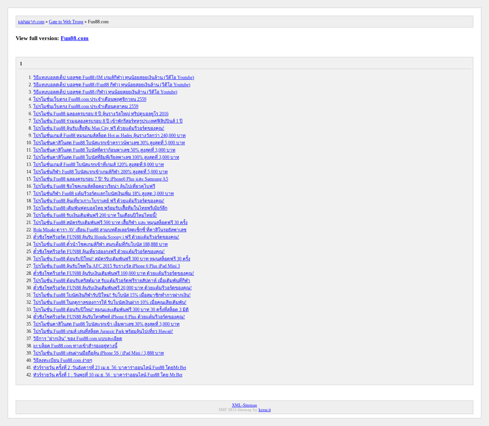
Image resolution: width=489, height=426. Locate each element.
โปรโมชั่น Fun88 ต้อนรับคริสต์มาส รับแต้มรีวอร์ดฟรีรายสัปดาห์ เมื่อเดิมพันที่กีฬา (111, 280)
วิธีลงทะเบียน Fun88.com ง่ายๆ (62, 360)
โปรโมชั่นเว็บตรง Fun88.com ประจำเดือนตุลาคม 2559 (85, 106)
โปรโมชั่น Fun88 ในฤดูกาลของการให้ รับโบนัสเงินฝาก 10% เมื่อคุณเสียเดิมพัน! (109, 302)
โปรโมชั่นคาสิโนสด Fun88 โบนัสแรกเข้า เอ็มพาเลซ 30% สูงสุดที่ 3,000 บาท (106, 324)
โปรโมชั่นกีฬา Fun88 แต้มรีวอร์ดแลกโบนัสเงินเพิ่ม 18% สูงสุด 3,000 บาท (103, 193)
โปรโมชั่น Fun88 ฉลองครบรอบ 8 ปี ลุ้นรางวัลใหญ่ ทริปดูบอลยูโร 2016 (100, 113)
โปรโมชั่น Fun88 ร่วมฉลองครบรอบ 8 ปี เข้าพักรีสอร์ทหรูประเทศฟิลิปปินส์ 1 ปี (108, 121)
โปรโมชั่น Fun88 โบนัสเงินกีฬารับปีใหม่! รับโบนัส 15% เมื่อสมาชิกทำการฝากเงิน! (112, 295)
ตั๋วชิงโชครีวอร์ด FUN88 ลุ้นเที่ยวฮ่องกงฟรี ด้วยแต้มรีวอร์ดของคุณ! (99, 251)
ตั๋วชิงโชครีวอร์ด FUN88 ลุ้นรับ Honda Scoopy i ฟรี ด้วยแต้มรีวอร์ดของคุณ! (106, 237)
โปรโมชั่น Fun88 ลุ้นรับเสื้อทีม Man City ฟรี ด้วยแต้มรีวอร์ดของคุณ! (98, 128)
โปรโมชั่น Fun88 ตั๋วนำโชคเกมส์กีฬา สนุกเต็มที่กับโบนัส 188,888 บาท (100, 244)
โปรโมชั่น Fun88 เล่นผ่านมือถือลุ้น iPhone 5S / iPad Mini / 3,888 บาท (98, 353)
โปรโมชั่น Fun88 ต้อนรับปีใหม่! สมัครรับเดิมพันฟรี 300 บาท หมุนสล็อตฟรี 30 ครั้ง (111, 258)
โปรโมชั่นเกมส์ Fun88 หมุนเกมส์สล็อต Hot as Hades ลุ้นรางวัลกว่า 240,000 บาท (109, 135)
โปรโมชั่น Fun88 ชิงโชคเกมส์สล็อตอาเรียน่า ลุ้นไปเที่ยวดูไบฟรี (94, 186)
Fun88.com (75, 38)
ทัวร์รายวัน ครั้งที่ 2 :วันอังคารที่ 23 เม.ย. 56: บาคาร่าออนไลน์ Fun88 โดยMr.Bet (109, 367)
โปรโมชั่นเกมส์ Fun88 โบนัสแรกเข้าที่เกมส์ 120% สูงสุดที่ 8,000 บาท (98, 164)
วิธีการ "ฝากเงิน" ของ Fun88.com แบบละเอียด (77, 338)
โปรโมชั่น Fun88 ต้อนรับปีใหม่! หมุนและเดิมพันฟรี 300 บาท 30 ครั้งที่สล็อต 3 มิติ (111, 309)
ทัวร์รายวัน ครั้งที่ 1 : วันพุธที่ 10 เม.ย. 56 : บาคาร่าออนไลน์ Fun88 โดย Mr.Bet (107, 375)
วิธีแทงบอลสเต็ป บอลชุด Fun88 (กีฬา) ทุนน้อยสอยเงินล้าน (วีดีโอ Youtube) (105, 92)
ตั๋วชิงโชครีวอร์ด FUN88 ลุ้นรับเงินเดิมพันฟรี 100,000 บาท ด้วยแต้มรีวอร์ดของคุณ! (113, 273)
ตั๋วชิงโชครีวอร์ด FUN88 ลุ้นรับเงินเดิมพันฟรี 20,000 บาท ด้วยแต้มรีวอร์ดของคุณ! (112, 287)
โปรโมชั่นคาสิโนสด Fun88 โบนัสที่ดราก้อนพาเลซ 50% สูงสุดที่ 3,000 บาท (104, 150)
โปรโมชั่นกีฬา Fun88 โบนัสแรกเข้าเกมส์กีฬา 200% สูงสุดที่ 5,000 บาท (100, 171)
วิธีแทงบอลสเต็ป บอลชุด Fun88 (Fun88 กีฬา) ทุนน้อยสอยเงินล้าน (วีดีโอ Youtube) (111, 84)
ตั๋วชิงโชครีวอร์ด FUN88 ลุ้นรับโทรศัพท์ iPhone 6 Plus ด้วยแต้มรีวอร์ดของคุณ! (109, 317)
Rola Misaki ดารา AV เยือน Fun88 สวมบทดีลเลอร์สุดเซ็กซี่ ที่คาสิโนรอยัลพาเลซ (109, 229)
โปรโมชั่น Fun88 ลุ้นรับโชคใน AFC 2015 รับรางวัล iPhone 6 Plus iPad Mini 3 (106, 266)
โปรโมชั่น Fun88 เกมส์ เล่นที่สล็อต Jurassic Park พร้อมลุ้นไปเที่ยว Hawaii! (103, 331)
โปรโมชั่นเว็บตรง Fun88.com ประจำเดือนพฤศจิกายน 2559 (89, 99)
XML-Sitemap (244, 405)
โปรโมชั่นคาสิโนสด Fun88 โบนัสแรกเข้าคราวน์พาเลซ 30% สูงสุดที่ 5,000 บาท (109, 142)
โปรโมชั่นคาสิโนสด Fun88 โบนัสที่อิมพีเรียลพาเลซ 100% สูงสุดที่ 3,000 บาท (106, 157)
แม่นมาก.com (31, 21)
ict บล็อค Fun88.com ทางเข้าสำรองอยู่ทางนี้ (75, 346)
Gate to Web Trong (66, 21)
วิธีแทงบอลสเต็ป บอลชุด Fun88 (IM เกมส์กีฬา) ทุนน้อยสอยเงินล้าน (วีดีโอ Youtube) (113, 77)
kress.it (265, 409)
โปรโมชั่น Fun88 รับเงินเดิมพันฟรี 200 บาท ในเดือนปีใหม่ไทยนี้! (95, 215)
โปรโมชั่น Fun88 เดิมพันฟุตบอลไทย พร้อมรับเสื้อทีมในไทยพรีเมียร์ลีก (100, 208)
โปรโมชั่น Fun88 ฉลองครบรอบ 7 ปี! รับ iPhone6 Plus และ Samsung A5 (100, 179)
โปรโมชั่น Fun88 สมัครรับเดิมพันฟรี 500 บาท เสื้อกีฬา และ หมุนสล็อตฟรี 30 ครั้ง (110, 222)
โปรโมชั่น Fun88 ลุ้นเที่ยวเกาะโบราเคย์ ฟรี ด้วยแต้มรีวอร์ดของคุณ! (98, 200)
